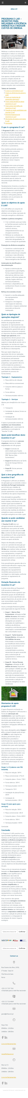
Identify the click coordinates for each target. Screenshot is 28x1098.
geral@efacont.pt (7, 1054)
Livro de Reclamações (8, 1044)
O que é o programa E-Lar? (14, 91)
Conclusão (8, 123)
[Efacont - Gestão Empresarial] (14, 9)
